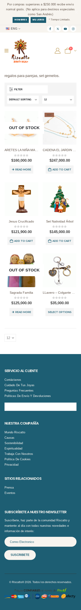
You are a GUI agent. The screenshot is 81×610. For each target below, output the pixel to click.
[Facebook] (50, 29)
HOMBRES (20, 19)
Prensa (9, 487)
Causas (9, 437)
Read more (23, 169)
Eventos (9, 493)
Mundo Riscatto (14, 432)
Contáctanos (12, 379)
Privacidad (11, 464)
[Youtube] (65, 29)
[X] (58, 29)
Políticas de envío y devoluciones (27, 396)
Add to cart (61, 169)
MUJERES (38, 19)
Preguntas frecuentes (19, 390)
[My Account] (58, 51)
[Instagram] (73, 29)
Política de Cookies (17, 459)
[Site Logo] (20, 51)
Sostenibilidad (13, 443)
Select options (60, 312)
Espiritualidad (13, 448)
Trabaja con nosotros (18, 454)
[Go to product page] (21, 199)
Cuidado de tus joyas (19, 385)
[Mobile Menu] (7, 51)
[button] (27, 89)
